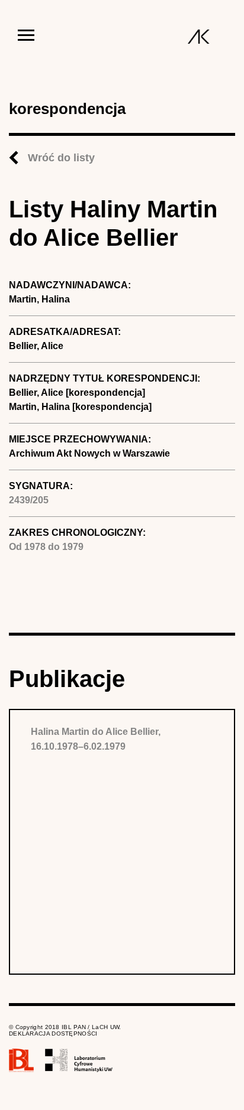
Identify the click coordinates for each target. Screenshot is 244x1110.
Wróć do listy (61, 158)
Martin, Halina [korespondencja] (80, 407)
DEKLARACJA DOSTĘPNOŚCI (53, 1033)
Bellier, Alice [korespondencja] (77, 393)
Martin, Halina (39, 299)
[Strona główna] (199, 37)
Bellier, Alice (36, 346)
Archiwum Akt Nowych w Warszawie (89, 453)
